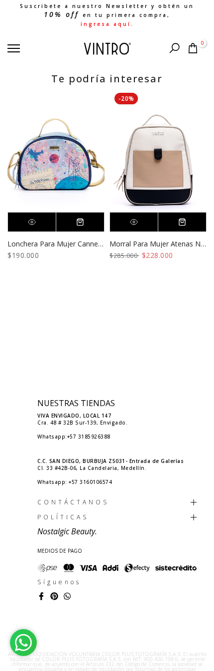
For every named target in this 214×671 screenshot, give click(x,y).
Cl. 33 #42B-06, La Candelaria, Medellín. (110, 464)
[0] (193, 48)
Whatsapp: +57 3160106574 (74, 481)
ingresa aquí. (107, 23)
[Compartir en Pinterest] (54, 596)
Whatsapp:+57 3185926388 (73, 436)
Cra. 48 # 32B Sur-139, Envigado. (82, 419)
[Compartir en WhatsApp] (67, 596)
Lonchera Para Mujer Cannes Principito (70, 243)
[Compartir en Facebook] (41, 596)
